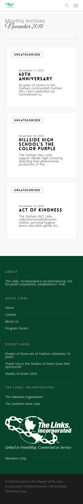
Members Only (15, 458)
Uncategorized (27, 54)
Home (9, 308)
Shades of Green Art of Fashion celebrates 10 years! (37, 355)
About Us (11, 321)
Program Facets (16, 328)
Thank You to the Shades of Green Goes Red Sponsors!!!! (37, 365)
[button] (75, 5)
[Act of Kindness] (41, 211)
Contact (10, 314)
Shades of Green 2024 (21, 373)
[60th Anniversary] (41, 78)
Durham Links (24, 102)
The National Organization (24, 397)
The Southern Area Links (22, 404)
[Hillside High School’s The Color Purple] (41, 145)
